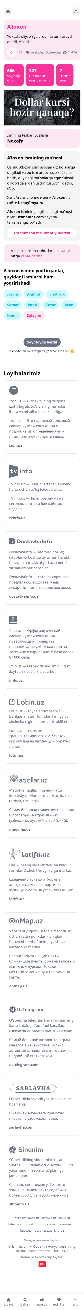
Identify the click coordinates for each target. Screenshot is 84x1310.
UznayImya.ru (30, 202)
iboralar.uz (49, 1224)
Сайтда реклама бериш (42, 1240)
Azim (69, 304)
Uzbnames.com (30, 216)
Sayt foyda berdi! (42, 342)
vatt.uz (34, 1224)
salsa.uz (34, 1218)
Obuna (24, 1257)
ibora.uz (19, 1218)
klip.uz (59, 1230)
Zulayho (34, 315)
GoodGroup (43, 1257)
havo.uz (26, 1230)
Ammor (34, 294)
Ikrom (12, 294)
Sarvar (13, 304)
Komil (12, 315)
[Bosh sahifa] (8, 11)
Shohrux (57, 294)
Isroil (32, 304)
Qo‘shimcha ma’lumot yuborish (42, 232)
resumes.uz (67, 1224)
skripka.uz (49, 1218)
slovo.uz (64, 1218)
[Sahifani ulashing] (75, 11)
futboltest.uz (42, 1230)
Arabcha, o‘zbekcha (46, 52)
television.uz (17, 1224)
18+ (42, 1264)
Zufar (51, 304)
